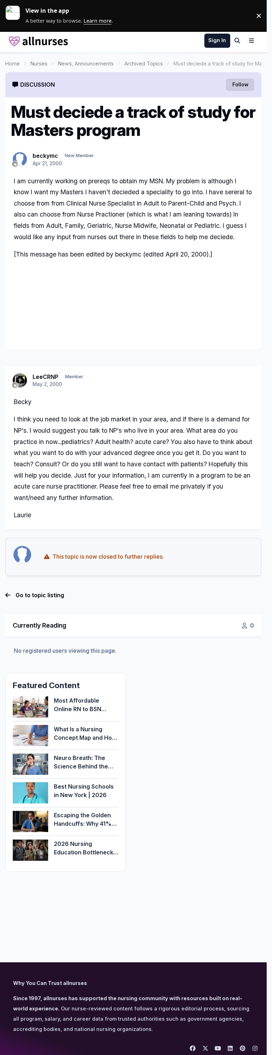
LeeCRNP (45, 376)
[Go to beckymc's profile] (20, 159)
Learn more (15, 15)
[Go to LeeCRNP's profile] (20, 380)
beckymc (45, 155)
